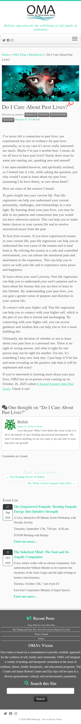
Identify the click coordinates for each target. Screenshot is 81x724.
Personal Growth (58, 115)
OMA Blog (19, 54)
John (38, 119)
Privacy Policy (55, 719)
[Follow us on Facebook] (9, 40)
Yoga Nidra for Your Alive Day (41, 625)
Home (5, 54)
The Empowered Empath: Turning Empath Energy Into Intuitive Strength (45, 509)
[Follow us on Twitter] (4, 40)
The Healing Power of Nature (25, 476)
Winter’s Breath (41, 634)
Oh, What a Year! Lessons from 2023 (51, 483)
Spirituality (8, 120)
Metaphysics (36, 54)
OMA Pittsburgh (33, 719)
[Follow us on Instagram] (13, 40)
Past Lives (43, 115)
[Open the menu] (75, 39)
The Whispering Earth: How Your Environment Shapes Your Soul (41, 629)
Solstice (41, 638)
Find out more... (25, 541)
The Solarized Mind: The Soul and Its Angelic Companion (41, 554)
